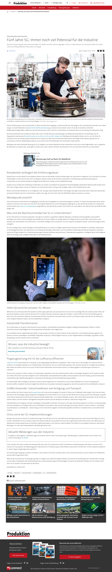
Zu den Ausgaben (75, 557)
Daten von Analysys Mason (28, 206)
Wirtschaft (42, 8)
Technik (34, 8)
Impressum (43, 568)
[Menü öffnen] (9, 3)
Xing (25, 563)
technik (10, 473)
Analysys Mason (36, 392)
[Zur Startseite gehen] (20, 3)
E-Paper (73, 3)
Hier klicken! (24, 438)
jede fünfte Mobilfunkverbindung (39, 128)
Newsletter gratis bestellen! (16, 351)
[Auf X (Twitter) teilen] (101, 51)
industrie (17, 473)
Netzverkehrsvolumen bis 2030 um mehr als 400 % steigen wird (43, 136)
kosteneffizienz (51, 473)
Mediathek (76, 8)
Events (47, 3)
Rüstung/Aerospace (64, 8)
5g (44, 473)
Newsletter (84, 3)
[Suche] (67, 2)
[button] (10, 511)
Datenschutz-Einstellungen (62, 568)
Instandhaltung (52, 8)
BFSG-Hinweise (51, 568)
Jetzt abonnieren (18, 555)
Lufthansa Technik (12, 363)
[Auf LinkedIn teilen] (104, 51)
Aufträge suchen (57, 3)
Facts (76, 568)
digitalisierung (26, 473)
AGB (32, 568)
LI (27, 563)
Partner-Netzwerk (35, 3)
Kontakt (72, 568)
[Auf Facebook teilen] (98, 51)
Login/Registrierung (98, 3)
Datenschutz (37, 568)
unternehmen (37, 473)
